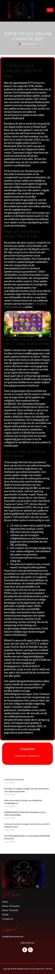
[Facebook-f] (24, 949)
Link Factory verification (14, 779)
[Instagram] (30, 949)
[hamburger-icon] (50, 10)
